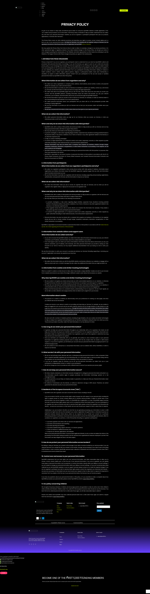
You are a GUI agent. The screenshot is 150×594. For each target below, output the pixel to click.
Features (61, 539)
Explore (61, 541)
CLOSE (3, 572)
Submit (99, 510)
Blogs (43, 15)
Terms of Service (86, 44)
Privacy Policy (79, 535)
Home (61, 536)
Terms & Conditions (81, 537)
